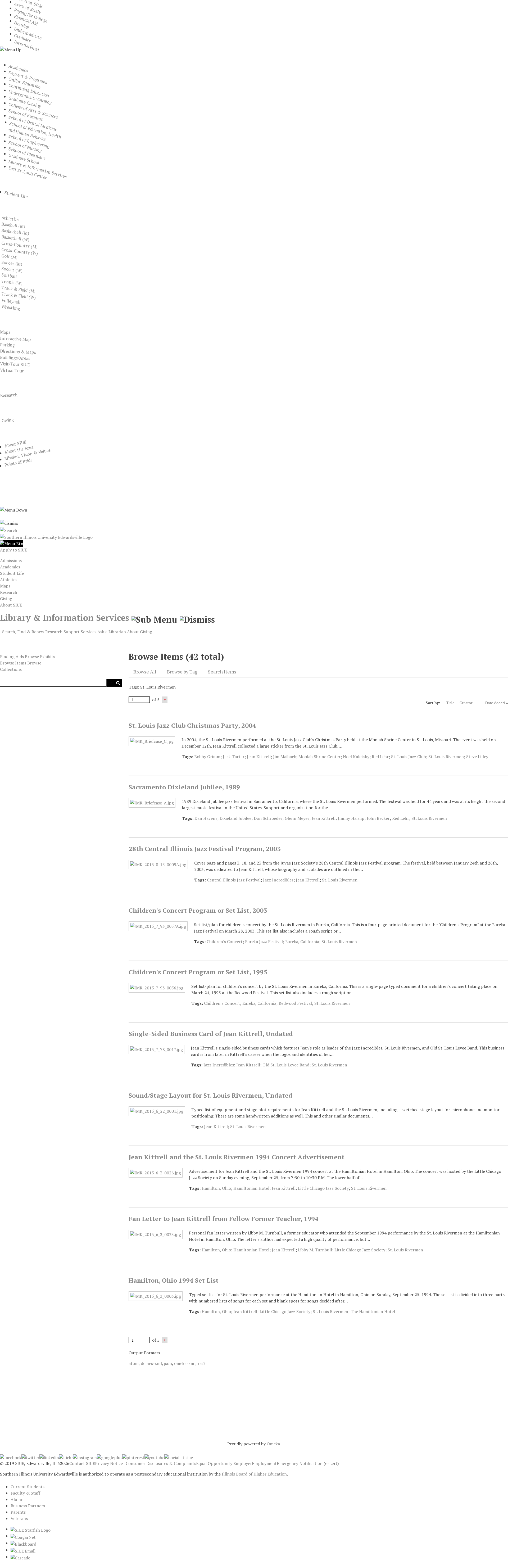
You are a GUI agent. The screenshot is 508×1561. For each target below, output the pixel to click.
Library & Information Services (37, 168)
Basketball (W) (15, 238)
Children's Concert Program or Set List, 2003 (198, 910)
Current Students (27, 1487)
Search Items (222, 671)
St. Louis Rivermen (446, 756)
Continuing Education (29, 90)
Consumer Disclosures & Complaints (161, 1463)
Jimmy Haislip (351, 818)
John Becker (378, 818)
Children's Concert (225, 941)
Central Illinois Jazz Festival (234, 880)
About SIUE (15, 444)
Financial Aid (26, 20)
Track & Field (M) (18, 289)
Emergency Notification (300, 1463)
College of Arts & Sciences (33, 110)
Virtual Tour (12, 370)
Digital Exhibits (25, 639)
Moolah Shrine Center (319, 756)
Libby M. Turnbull (315, 1250)
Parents (18, 1512)
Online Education (25, 83)
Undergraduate (28, 33)
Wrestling (11, 307)
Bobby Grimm (207, 756)
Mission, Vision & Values (27, 454)
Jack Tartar (233, 756)
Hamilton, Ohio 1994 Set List (174, 1280)
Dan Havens (205, 818)
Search (118, 683)
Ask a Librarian (111, 632)
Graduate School (24, 159)
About (133, 632)
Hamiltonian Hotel (251, 1188)
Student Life (16, 194)
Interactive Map (15, 338)
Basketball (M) (15, 231)
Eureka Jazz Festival (264, 941)
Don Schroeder (268, 818)
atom (134, 1363)
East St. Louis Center (28, 172)
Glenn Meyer (297, 818)
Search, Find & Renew (23, 632)
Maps (5, 332)
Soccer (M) (11, 263)
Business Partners (28, 1506)
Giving (7, 420)
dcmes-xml (151, 1363)
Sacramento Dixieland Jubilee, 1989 (184, 787)
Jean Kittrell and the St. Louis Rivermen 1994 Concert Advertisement (236, 1157)
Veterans (19, 1518)
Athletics (10, 218)
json (168, 1363)
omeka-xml (185, 1363)
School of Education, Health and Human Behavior (34, 131)
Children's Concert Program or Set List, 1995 (198, 972)
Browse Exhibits (40, 656)
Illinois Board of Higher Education (254, 1474)
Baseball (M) (13, 225)
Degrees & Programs (28, 77)
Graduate (22, 38)
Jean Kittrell (259, 756)
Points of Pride (18, 462)
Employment (264, 1463)
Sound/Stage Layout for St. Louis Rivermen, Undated (210, 1095)
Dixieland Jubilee (235, 818)
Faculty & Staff (25, 1493)
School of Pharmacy (27, 153)
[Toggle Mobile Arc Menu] (11, 543)
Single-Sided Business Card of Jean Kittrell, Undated (211, 1033)
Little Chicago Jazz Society (323, 1188)
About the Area (19, 449)
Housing (21, 25)
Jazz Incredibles (278, 880)
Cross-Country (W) (19, 251)
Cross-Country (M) (19, 245)
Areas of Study (27, 8)
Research (8, 395)
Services (88, 632)
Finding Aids (12, 656)
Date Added (495, 703)
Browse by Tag (182, 671)
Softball (9, 275)
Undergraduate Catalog (30, 97)
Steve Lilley (477, 756)
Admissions (11, 560)
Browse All (144, 671)
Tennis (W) (12, 282)
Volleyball (11, 301)
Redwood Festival (295, 1003)
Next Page (164, 699)
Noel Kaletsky (356, 756)
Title (450, 702)
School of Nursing (25, 146)
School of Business (26, 114)
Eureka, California (302, 941)
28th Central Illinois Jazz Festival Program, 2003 (205, 848)
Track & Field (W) (18, 295)
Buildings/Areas (15, 357)
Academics (18, 68)
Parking (7, 345)
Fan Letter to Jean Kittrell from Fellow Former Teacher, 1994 (224, 1218)
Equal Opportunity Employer (224, 1463)
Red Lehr (380, 756)
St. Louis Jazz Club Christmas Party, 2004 (192, 725)
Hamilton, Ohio (216, 1188)
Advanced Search (110, 683)
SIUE (19, 1463)
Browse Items (13, 663)
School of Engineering (29, 141)
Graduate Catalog (25, 102)
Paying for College (31, 15)
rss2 (202, 1363)
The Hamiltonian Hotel (373, 1311)
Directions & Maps (18, 351)
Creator (466, 702)
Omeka (273, 1444)
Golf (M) (9, 256)
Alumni (18, 1499)
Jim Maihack (284, 756)
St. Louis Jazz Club (408, 756)
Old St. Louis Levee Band (285, 1065)
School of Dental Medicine (33, 123)
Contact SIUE (82, 1463)
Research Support (62, 632)
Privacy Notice (109, 1463)
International (26, 46)
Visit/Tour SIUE (15, 364)
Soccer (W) (12, 269)
